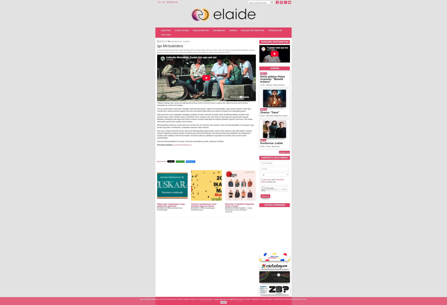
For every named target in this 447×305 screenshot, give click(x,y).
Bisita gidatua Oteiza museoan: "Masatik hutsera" (272, 79)
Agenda (233, 30)
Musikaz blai (274, 30)
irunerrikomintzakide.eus (183, 145)
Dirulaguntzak (201, 30)
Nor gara (166, 35)
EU (159, 2)
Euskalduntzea (176, 41)
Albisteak (166, 30)
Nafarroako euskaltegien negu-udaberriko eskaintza (171, 205)
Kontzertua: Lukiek (271, 143)
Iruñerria (186, 41)
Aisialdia (242, 208)
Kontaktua (172, 2)
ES (163, 2)
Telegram (191, 161)
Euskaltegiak (182, 30)
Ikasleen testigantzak (252, 30)
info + (305, 299)
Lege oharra (267, 179)
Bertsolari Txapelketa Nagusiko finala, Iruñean (239, 205)
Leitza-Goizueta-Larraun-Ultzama (239, 209)
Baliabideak (219, 30)
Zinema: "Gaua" (269, 112)
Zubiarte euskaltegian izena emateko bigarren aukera (203, 205)
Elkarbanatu (161, 161)
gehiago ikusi (284, 152)
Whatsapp (181, 162)
